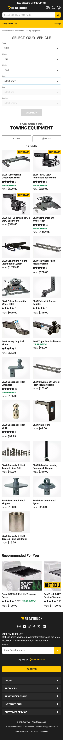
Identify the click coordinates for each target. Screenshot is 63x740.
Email (5, 645)
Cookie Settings (22, 731)
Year (4, 43)
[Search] (58, 15)
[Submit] (57, 650)
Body (4, 76)
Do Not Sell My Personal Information (19, 727)
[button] (31, 680)
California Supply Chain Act (47, 727)
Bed (3, 87)
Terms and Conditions (39, 731)
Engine (5, 98)
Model (4, 65)
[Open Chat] (48, 7)
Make (4, 54)
